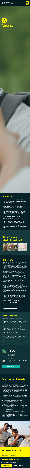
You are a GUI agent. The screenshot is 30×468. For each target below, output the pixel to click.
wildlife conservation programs (14, 220)
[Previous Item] (5, 247)
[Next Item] (15, 247)
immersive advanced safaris (15, 221)
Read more (5, 342)
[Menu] (27, 3)
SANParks (22, 299)
